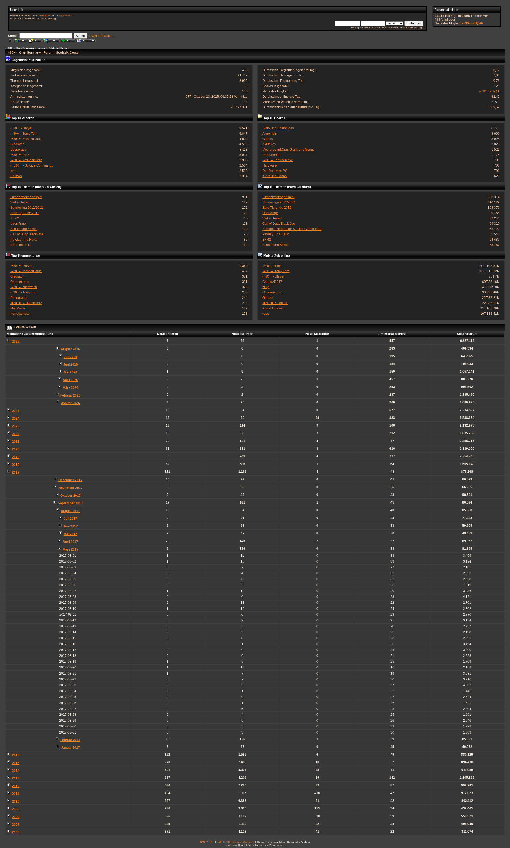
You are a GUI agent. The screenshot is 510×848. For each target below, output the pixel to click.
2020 (15, 449)
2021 (15, 442)
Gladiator (17, 144)
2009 (15, 809)
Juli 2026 (70, 357)
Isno (13, 171)
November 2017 (70, 488)
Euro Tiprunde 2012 (24, 213)
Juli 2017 (70, 519)
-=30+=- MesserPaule (26, 139)
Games (267, 139)
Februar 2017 (70, 740)
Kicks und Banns (274, 176)
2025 (15, 411)
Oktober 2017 (70, 495)
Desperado (18, 149)
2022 (15, 434)
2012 (15, 786)
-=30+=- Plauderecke (277, 160)
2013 (15, 778)
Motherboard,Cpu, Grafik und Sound (288, 149)
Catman (16, 176)
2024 (15, 418)
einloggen (45, 15)
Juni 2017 (70, 526)
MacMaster (18, 308)
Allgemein (269, 133)
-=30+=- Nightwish (23, 287)
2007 (15, 824)
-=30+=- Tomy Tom (23, 133)
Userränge (18, 223)
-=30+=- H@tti (472, 23)
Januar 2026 (70, 403)
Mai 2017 (70, 534)
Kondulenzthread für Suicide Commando (291, 229)
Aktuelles (269, 144)
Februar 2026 (70, 395)
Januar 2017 (70, 747)
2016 (15, 755)
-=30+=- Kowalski (275, 303)
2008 (15, 817)
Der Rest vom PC (274, 171)
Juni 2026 (70, 365)
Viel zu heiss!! (20, 202)
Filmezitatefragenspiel (26, 197)
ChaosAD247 (272, 282)
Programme (270, 155)
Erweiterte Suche (101, 36)
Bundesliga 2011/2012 (26, 208)
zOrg (265, 287)
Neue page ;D (20, 245)
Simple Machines (243, 842)
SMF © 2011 (224, 842)
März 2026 (70, 388)
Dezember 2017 (70, 480)
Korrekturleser (20, 314)
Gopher (267, 298)
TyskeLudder (271, 266)
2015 (15, 763)
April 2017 (70, 542)
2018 (15, 465)
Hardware (269, 165)
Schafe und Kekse (23, 229)
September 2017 (70, 503)
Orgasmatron (19, 282)
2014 (15, 771)
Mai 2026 (70, 372)
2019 (15, 457)
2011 (15, 794)
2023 (15, 426)
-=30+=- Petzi (20, 155)
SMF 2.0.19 (207, 842)
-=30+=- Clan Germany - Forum (25, 47)
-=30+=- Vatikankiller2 (26, 160)
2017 (15, 472)
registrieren (65, 15)
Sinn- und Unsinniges (278, 128)
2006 (15, 832)
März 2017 (70, 549)
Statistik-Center (59, 47)
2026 (15, 341)
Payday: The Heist (23, 239)
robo (265, 314)
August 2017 (70, 511)
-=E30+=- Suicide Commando (31, 165)
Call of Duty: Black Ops (26, 234)
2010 (15, 801)
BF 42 (14, 218)
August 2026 (70, 349)
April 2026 (70, 380)
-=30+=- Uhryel (21, 128)
